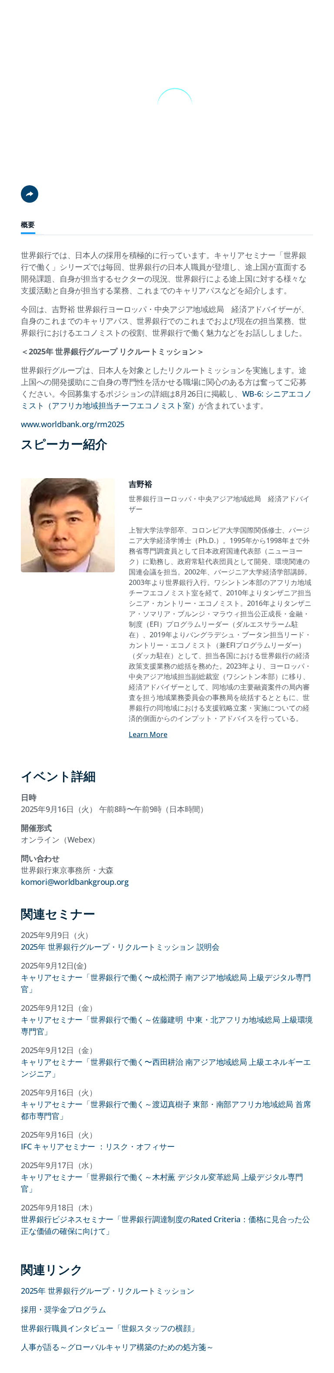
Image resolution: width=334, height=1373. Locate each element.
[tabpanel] (167, 500)
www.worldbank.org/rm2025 (72, 424)
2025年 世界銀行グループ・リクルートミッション (107, 1290)
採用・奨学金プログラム (63, 1309)
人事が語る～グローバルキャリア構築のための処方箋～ (117, 1347)
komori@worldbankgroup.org (75, 882)
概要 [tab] (28, 224)
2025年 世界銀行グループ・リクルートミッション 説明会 (120, 946)
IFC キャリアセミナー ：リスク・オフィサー (97, 1146)
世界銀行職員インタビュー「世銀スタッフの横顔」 (109, 1328)
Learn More (148, 734)
